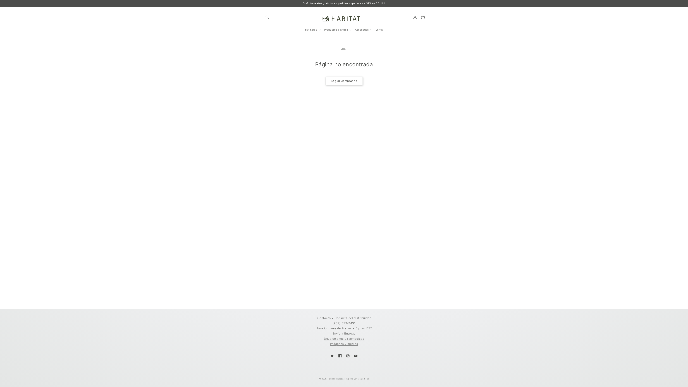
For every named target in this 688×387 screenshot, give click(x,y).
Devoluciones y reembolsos (344, 338)
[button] (267, 17)
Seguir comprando (344, 81)
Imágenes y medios (344, 344)
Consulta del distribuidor (353, 318)
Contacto (324, 318)
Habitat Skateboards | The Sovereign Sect (348, 379)
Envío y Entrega (344, 333)
